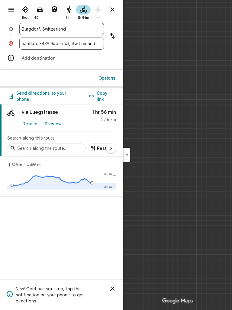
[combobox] (62, 29)
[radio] (25, 11)
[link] (61, 130)
